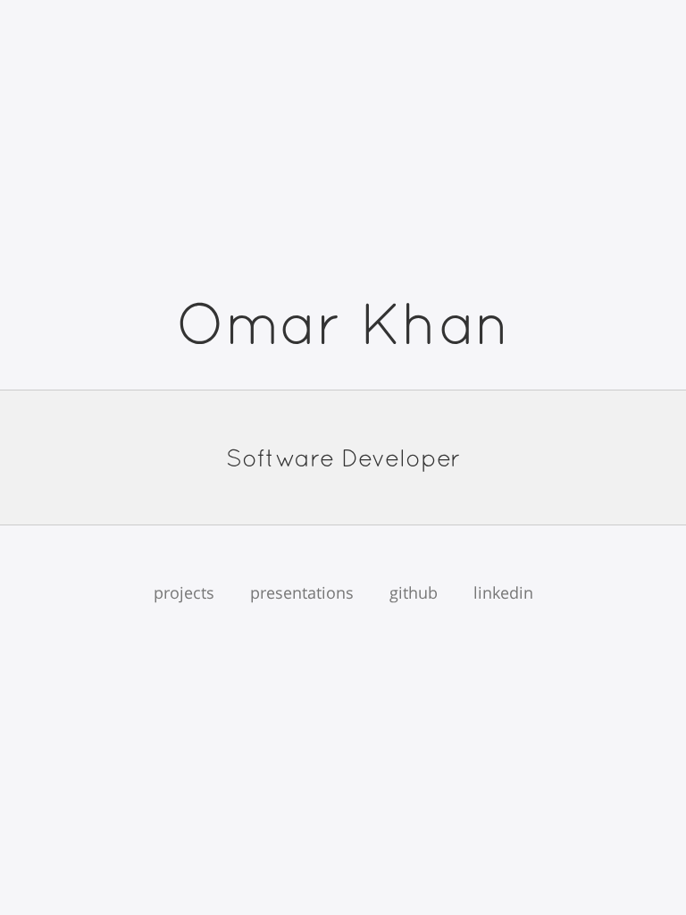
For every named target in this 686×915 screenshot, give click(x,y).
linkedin (503, 592)
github (413, 592)
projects (184, 592)
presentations (302, 592)
